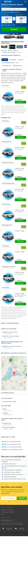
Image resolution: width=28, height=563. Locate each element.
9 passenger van (17, 65)
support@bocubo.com (7, 520)
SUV (17, 62)
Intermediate (12, 59)
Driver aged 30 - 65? (9, 25)
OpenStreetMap (23, 389)
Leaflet (17, 389)
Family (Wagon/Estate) (8, 62)
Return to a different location (11, 12)
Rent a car (20, 102)
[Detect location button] (25, 9)
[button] (10, 360)
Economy (20, 59)
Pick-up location (5, 6)
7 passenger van (6, 65)
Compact (4, 59)
